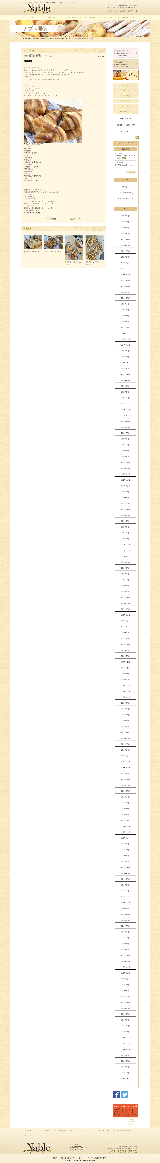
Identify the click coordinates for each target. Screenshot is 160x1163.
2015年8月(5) (125, 991)
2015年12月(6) (125, 967)
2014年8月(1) (125, 1061)
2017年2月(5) (125, 885)
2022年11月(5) (125, 480)
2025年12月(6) (125, 263)
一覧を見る (131, 172)
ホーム (125, 85)
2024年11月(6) (125, 339)
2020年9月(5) (125, 632)
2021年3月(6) (125, 597)
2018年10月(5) (125, 767)
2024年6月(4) (125, 368)
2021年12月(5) (125, 544)
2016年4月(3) (125, 944)
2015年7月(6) (125, 996)
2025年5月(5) (125, 304)
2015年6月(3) (125, 1002)
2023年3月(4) (125, 456)
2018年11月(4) (125, 762)
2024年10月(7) (125, 345)
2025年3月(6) (125, 316)
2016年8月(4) (125, 920)
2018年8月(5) (125, 779)
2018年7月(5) (125, 785)
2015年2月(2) (125, 1026)
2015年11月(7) (125, 973)
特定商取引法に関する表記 (125, 125)
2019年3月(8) (125, 738)
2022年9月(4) (125, 492)
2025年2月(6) (125, 321)
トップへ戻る (131, 1122)
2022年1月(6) (125, 539)
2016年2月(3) (125, 955)
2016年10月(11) (125, 908)
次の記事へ (73, 219)
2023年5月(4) (125, 445)
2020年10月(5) (125, 627)
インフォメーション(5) (125, 198)
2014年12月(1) (125, 1037)
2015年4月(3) (125, 1014)
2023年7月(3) (125, 433)
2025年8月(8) (125, 286)
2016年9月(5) (125, 914)
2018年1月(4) (125, 820)
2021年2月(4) (125, 603)
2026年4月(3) (125, 239)
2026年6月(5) (125, 228)
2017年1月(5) (125, 891)
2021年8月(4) (125, 568)
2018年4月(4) (125, 803)
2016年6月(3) (125, 932)
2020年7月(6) (125, 644)
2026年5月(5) (125, 233)
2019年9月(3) (125, 703)
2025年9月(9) (125, 280)
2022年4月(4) (125, 521)
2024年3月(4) (125, 386)
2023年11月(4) (125, 409)
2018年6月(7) (125, 791)
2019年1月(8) (125, 750)
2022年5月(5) (125, 515)
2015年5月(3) (125, 1008)
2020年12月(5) (125, 615)
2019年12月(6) (125, 685)
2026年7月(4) (125, 222)
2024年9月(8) (125, 351)
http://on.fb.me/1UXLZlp (32, 213)
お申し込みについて (125, 111)
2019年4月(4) (125, 732)
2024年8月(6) (125, 357)
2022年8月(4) (125, 498)
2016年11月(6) (125, 902)
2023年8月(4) (125, 427)
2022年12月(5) (125, 474)
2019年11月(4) (125, 691)
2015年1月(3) (125, 1032)
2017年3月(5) (125, 879)
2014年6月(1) (125, 1073)
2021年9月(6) (125, 562)
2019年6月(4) (125, 721)
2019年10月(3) (125, 697)
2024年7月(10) (125, 363)
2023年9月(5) (125, 421)
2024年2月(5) (125, 392)
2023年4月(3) (125, 451)
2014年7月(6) (125, 1067)
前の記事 (53, 219)
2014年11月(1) (125, 1043)
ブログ (72, 38)
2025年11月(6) (125, 269)
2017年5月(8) (125, 867)
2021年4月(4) (125, 591)
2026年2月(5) (125, 251)
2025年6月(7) (125, 298)
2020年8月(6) (125, 638)
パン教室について (125, 90)
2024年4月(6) (125, 380)
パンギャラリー (125, 101)
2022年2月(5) (125, 533)
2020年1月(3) (125, 679)
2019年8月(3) (125, 709)
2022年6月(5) (125, 509)
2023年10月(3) (125, 415)
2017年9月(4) (125, 844)
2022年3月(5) (125, 527)
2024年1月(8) (125, 398)
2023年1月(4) (125, 468)
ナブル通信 (125, 106)
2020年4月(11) (125, 662)
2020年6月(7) (125, 650)
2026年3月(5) (125, 245)
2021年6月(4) (125, 580)
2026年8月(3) (125, 216)
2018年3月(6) (125, 809)
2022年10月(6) (125, 486)
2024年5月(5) (125, 374)
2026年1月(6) (125, 257)
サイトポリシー (125, 118)
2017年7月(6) (125, 856)
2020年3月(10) (125, 668)
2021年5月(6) (125, 586)
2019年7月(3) (125, 715)
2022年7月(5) (125, 503)
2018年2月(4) (125, 814)
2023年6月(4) (125, 439)
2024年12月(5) (125, 333)
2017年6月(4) (125, 861)
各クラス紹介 (125, 96)
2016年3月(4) (125, 949)
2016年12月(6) (125, 897)
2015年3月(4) (125, 1020)
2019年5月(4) (125, 726)
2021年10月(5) (125, 556)
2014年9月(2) (125, 1055)
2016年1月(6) (125, 961)
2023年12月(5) (125, 404)
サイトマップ (125, 131)
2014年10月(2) (125, 1049)
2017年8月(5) (125, 850)
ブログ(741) (126, 187)
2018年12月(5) (125, 756)
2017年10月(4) (125, 838)
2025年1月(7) (125, 327)
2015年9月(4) (125, 985)
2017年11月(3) (125, 832)
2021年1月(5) (125, 609)
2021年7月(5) (125, 574)
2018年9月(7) (125, 773)
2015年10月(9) (125, 979)
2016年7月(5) (125, 926)
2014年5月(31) (125, 1079)
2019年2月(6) (125, 744)
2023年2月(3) (125, 462)
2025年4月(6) (125, 310)
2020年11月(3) (125, 621)
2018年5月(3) (125, 797)
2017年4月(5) (125, 873)
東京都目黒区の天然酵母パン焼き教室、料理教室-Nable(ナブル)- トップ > (46, 38)
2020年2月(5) (125, 674)
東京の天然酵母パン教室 (52, 251)
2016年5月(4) (125, 938)
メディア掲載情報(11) (125, 193)
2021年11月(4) (125, 550)
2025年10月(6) (125, 274)
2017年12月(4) (125, 826)
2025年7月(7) (125, 292)
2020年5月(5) (125, 656)
